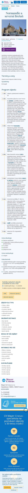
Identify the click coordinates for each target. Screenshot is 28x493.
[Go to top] (26, 410)
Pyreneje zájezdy (6, 368)
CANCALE (14, 185)
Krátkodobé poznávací (7, 311)
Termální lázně (5, 307)
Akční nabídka (5, 338)
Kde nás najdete (6, 358)
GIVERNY (11, 100)
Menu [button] (24, 2)
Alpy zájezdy (5, 321)
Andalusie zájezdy (6, 329)
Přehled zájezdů (6, 336)
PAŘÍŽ (8, 223)
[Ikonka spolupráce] (14, 448)
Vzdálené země (6, 315)
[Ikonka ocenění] (14, 431)
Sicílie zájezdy (5, 325)
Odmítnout (13, 490)
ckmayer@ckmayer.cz (9, 396)
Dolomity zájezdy (6, 323)
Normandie (17, 125)
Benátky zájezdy (6, 366)
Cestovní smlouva (6, 352)
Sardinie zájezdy (6, 374)
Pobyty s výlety (5, 305)
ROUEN (19, 111)
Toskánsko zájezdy (7, 327)
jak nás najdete (5, 389)
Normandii (11, 162)
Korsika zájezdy (6, 372)
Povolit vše (7, 487)
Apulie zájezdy (5, 331)
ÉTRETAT (20, 135)
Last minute (5, 340)
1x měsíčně (19, 286)
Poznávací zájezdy (6, 309)
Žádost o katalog (6, 350)
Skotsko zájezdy (6, 370)
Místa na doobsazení (7, 344)
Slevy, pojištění (5, 356)
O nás (3, 360)
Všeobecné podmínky (7, 354)
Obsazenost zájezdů (7, 342)
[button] (5, 2)
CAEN (8, 149)
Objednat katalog (19, 405)
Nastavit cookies (18, 487)
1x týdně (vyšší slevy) (9, 286)
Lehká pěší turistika (7, 313)
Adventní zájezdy (8, 297)
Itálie (5, 293)
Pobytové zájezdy (15, 293)
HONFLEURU (10, 143)
